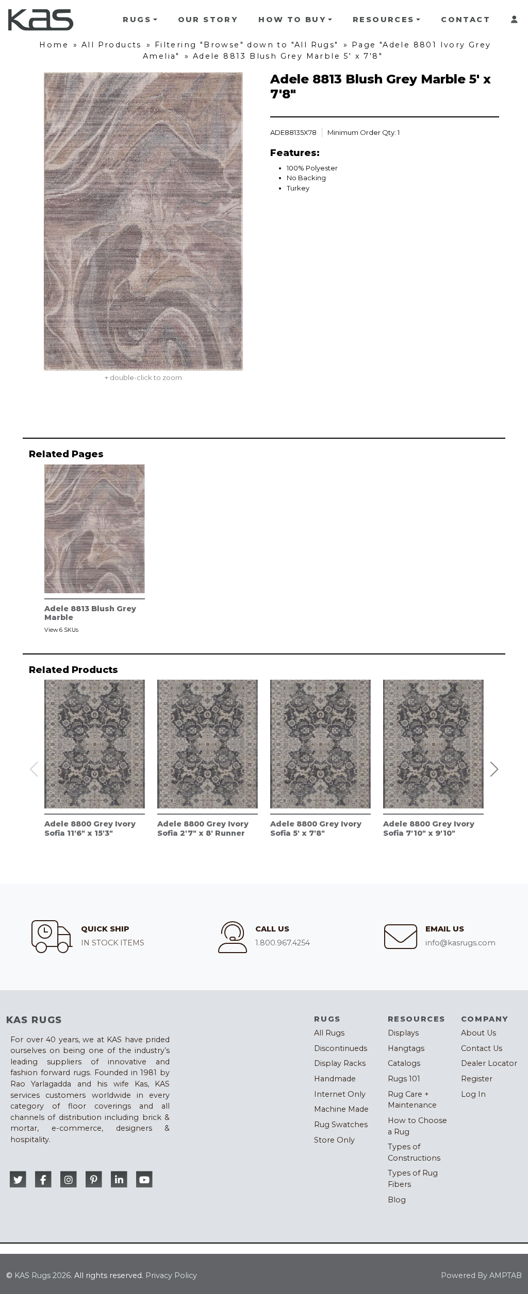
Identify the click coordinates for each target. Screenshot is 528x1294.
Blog (397, 1199)
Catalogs (404, 1063)
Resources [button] (384, 19)
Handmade (335, 1078)
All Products (111, 44)
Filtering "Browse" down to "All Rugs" (247, 44)
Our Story (208, 19)
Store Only (334, 1140)
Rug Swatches (341, 1124)
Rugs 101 (404, 1078)
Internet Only (340, 1094)
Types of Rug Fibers (413, 1178)
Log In (473, 1094)
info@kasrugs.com (460, 942)
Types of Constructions (414, 1152)
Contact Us (481, 1048)
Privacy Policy (171, 1275)
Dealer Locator (489, 1063)
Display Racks (340, 1063)
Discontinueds (340, 1048)
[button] (494, 769)
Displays (403, 1033)
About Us (478, 1033)
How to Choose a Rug (417, 1126)
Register (476, 1078)
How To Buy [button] (292, 19)
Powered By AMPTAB (481, 1275)
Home (54, 44)
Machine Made (341, 1109)
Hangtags (406, 1048)
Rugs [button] (137, 19)
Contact (465, 19)
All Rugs (329, 1033)
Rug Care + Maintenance (412, 1100)
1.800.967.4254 (282, 942)
